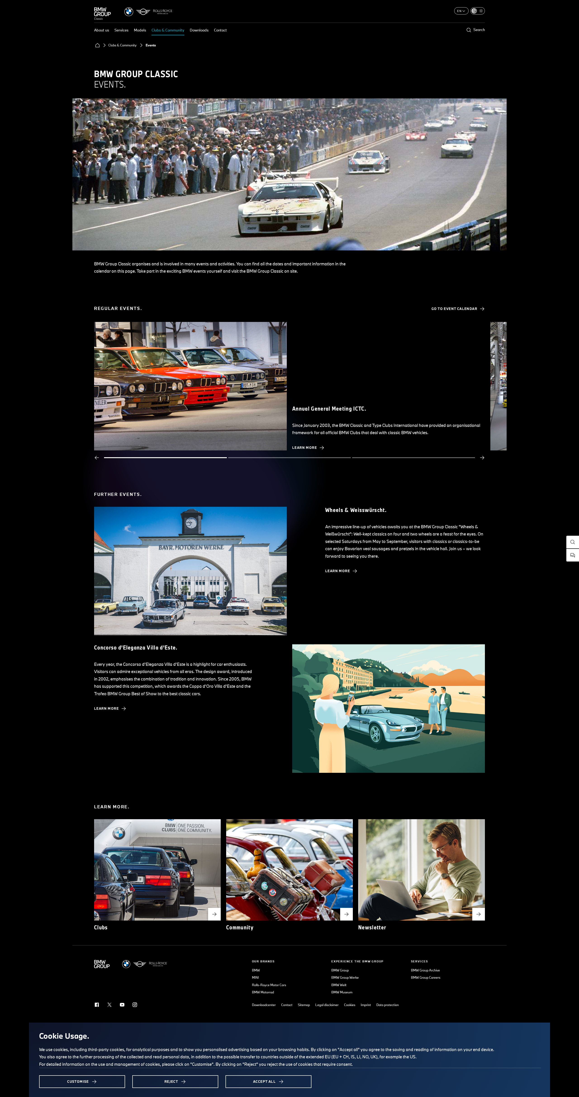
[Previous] (97, 457)
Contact (220, 30)
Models (140, 30)
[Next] (482, 457)
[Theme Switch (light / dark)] (477, 10)
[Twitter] (109, 1004)
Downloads (199, 30)
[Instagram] (135, 1004)
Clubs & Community (168, 30)
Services (121, 30)
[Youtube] (122, 1004)
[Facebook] (97, 1004)
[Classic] (102, 11)
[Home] (97, 45)
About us (101, 30)
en (459, 11)
